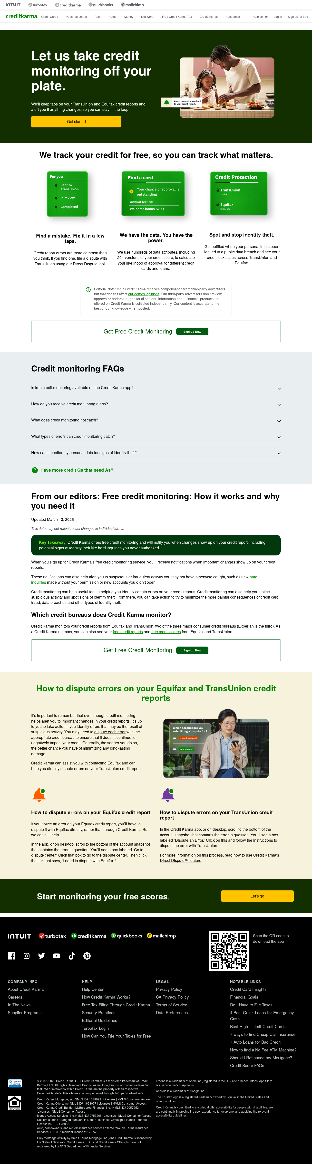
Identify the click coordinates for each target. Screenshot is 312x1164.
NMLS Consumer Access (134, 1099)
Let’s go (257, 896)
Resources (232, 16)
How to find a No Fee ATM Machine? (263, 1050)
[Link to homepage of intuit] (13, 5)
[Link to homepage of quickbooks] (101, 5)
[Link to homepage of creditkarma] (68, 5)
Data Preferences (172, 1012)
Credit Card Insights (248, 989)
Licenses (109, 1099)
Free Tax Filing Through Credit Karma (116, 1005)
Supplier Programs (25, 1012)
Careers (15, 997)
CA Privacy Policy (172, 997)
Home (112, 16)
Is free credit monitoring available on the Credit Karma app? (82, 387)
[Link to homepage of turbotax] (37, 4)
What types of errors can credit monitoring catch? (73, 436)
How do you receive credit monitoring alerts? (69, 404)
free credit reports (128, 631)
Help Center (93, 989)
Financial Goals (244, 997)
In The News (19, 1005)
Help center (260, 16)
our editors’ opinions (143, 293)
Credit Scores (209, 16)
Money (128, 16)
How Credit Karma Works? (106, 997)
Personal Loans (76, 16)
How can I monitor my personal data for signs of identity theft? (84, 452)
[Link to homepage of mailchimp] (132, 5)
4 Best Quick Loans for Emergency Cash (262, 1015)
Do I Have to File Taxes (251, 1005)
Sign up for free (298, 16)
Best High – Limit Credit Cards (258, 1026)
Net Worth (147, 16)
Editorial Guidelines (99, 1020)
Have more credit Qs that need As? (76, 470)
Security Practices (99, 1012)
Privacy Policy (169, 989)
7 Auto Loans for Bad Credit (255, 1042)
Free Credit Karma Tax (177, 16)
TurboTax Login (95, 1028)
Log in (278, 16)
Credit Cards (49, 16)
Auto (98, 16)
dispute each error (110, 732)
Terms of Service (171, 1005)
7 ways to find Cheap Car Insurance (262, 1034)
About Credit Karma (26, 989)
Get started (76, 121)
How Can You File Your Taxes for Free (116, 1036)
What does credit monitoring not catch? (64, 420)
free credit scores (166, 631)
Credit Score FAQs (247, 1065)
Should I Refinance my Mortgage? (261, 1057)
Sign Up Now (192, 331)
